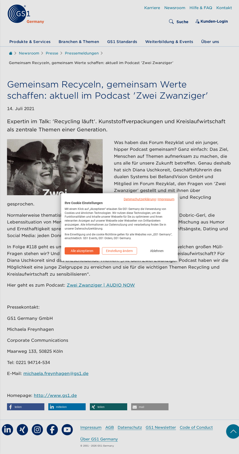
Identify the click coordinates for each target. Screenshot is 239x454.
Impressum (166, 199)
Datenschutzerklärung (140, 199)
